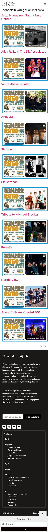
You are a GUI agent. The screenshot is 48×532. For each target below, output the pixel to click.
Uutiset (7, 469)
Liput (7, 463)
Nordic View (9, 279)
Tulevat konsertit (14, 447)
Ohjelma (8, 444)
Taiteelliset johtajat (15, 480)
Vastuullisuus (12, 496)
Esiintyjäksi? (12, 499)
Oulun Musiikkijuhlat (15, 450)
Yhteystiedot (12, 505)
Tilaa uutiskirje (24, 519)
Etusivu (7, 439)
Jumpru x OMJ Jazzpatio (17, 455)
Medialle (11, 502)
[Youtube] (19, 427)
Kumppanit (12, 485)
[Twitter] (14, 427)
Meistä (7, 474)
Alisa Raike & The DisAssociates (23, 51)
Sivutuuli (7, 149)
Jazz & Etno (12, 453)
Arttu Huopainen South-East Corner (21, 17)
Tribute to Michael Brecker (19, 214)
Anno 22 (7, 116)
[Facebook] (4, 427)
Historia (11, 483)
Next (43, 346)
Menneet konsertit (14, 458)
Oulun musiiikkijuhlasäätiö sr (18, 477)
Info (6, 491)
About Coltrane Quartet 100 (20, 312)
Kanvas (6, 247)
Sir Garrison (9, 182)
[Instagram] (9, 427)
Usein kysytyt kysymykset (17, 494)
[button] (45, 3)
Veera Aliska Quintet (15, 84)
